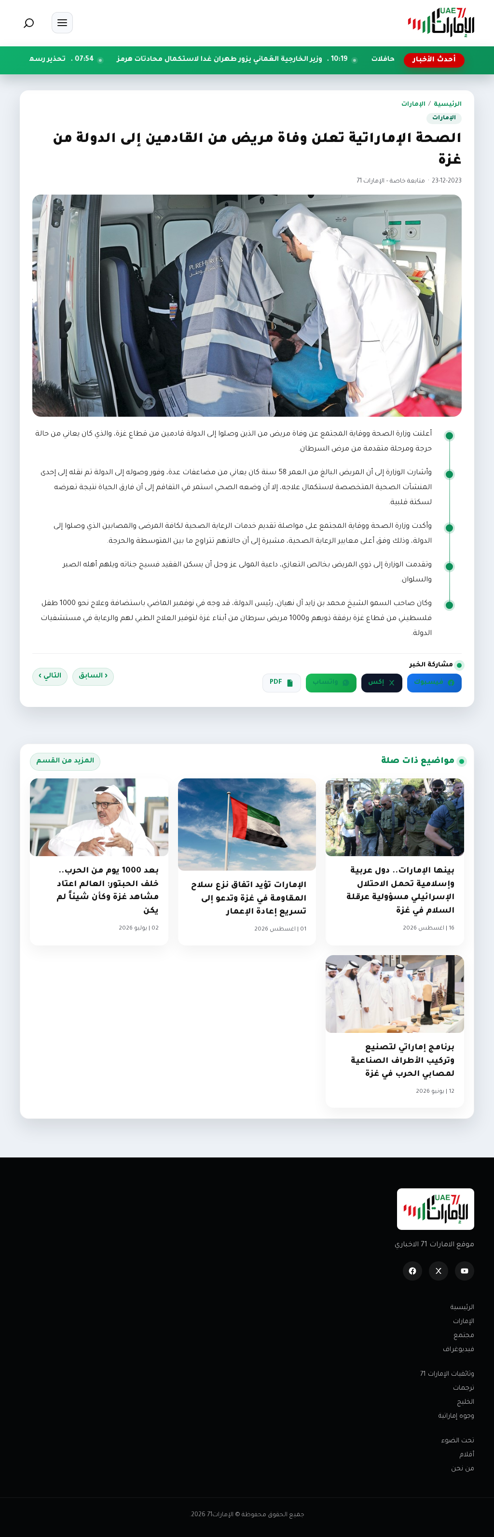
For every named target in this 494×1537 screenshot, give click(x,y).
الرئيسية (448, 104)
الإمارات (413, 104)
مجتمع (463, 1336)
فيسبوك (428, 682)
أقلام (467, 1455)
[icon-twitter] (438, 1271)
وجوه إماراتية (456, 1416)
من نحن (462, 1469)
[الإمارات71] (441, 22)
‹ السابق (93, 676)
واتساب (325, 682)
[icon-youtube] (464, 1271)
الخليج (465, 1402)
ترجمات (463, 1388)
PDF (276, 682)
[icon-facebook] (412, 1271)
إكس (376, 682)
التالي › (50, 676)
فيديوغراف (458, 1350)
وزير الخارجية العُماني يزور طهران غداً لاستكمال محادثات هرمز (287, 60)
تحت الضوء (457, 1441)
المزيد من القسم (65, 761)
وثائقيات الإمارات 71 (447, 1374)
